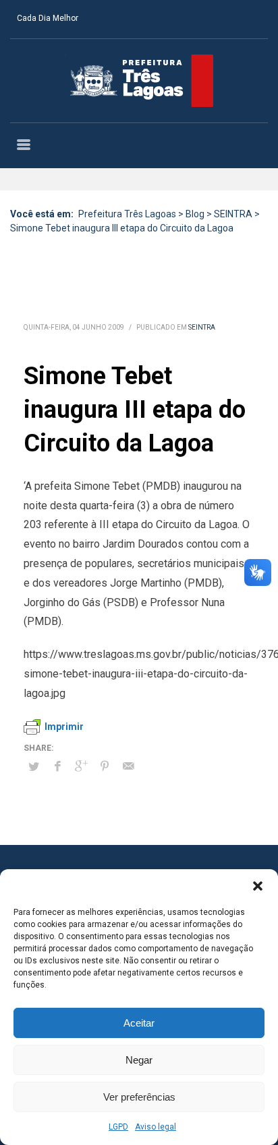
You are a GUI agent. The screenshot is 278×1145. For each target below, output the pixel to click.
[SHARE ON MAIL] (128, 766)
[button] (258, 886)
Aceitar (139, 1023)
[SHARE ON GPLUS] (81, 766)
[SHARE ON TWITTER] (34, 767)
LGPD (118, 1127)
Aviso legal (155, 1127)
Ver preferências (139, 1097)
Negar (139, 1060)
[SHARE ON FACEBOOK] (57, 766)
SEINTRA (201, 327)
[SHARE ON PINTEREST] (104, 766)
